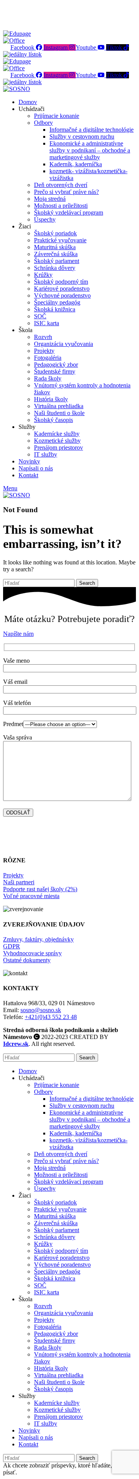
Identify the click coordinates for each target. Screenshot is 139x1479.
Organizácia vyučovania (63, 344)
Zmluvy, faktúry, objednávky (38, 939)
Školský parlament (56, 261)
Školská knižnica (54, 309)
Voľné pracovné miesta (31, 896)
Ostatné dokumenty (27, 960)
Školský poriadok (55, 233)
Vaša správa (17, 737)
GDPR (11, 946)
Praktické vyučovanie (60, 240)
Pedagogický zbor (56, 364)
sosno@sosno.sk (40, 1010)
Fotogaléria (47, 357)
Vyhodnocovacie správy (32, 953)
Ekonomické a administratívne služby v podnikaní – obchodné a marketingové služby (89, 150)
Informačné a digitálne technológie (91, 129)
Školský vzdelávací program (68, 212)
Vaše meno (16, 660)
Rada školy (47, 378)
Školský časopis (53, 420)
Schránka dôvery (54, 268)
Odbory (43, 122)
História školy (51, 399)
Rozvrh (43, 337)
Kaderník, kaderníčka (75, 164)
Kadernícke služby (57, 433)
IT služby (45, 454)
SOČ (40, 316)
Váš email (15, 681)
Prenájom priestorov (58, 447)
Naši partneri (18, 882)
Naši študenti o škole (59, 413)
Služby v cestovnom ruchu (81, 136)
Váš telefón (17, 703)
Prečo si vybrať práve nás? (66, 192)
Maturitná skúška (55, 247)
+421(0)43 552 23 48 (51, 1017)
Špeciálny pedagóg (57, 302)
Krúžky (43, 274)
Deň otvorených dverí (60, 185)
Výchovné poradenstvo (62, 295)
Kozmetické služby (57, 440)
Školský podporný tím (61, 281)
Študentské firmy (54, 371)
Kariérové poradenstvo (62, 288)
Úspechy (45, 219)
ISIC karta (46, 323)
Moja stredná (50, 198)
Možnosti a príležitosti (61, 205)
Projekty (44, 350)
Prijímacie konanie (56, 115)
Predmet (13, 724)
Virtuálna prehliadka (58, 406)
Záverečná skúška (56, 254)
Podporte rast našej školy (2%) (40, 889)
